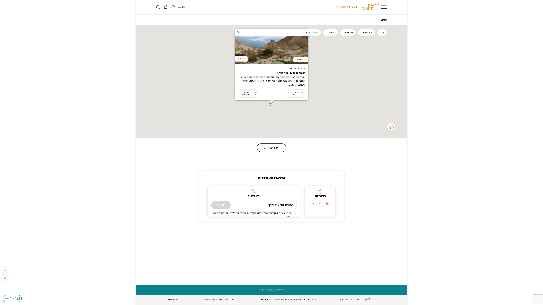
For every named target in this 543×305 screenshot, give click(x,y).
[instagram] (320, 203)
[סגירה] (238, 32)
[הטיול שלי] (166, 7)
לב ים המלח (348, 32)
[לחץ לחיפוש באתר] (158, 7)
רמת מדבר (330, 32)
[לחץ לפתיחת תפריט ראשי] (384, 7)
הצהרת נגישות (310, 299)
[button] (271, 104)
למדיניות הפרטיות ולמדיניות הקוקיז (236, 212)
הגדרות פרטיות (266, 299)
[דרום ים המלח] (271, 50)
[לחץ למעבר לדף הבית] (368, 300)
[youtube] (327, 203)
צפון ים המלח (366, 32)
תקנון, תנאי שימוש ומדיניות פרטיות (288, 299)
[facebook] (313, 203)
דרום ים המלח (312, 32)
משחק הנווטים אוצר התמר (291, 73)
